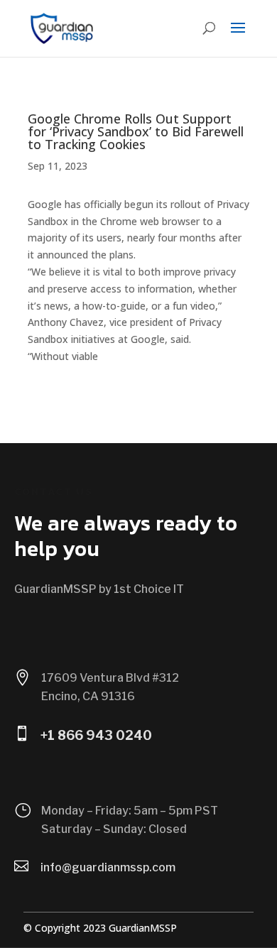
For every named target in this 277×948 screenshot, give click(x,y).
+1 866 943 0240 (96, 735)
